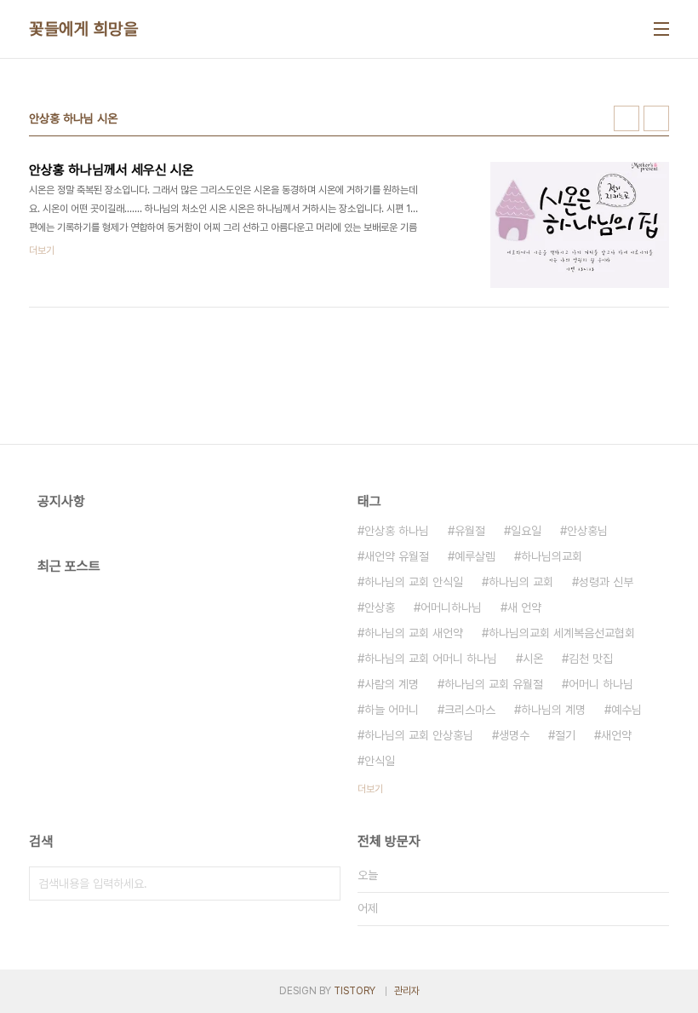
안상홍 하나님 (396, 531)
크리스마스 (469, 710)
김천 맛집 (591, 658)
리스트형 (656, 118)
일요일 (526, 531)
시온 (533, 658)
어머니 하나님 (601, 684)
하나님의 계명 (553, 710)
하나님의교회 (551, 556)
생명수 (514, 735)
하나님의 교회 (521, 582)
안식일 (379, 761)
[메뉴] (661, 29)
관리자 (407, 991)
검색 (323, 883)
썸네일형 (626, 118)
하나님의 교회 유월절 (493, 684)
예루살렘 (475, 556)
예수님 (626, 710)
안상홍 (379, 607)
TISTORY (354, 991)
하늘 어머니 (391, 710)
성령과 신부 (606, 582)
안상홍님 (587, 531)
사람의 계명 (391, 684)
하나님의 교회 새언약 (413, 633)
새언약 (616, 735)
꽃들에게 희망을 (83, 29)
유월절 (470, 531)
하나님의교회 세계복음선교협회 (562, 633)
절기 (565, 735)
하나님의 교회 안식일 (413, 582)
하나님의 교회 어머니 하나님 (430, 658)
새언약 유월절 (396, 556)
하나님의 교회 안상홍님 (418, 735)
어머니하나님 (451, 607)
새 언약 (524, 607)
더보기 (370, 789)
